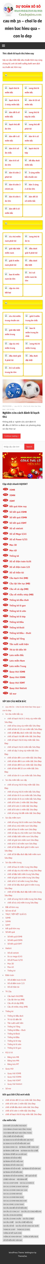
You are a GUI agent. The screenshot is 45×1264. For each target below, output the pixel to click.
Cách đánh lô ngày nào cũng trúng (17, 1129)
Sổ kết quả (10, 932)
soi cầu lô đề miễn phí (23, 1222)
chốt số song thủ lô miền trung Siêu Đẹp (24, 899)
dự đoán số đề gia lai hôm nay (15, 1154)
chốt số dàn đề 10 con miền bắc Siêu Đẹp (23, 1100)
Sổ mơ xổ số (10, 910)
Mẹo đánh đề (22, 1179)
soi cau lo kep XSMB (10, 1183)
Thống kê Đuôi (16, 627)
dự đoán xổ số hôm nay (31, 1169)
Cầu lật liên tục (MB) (19, 583)
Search (29, 446)
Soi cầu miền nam (13, 817)
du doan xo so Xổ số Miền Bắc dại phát (18, 1140)
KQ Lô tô (9, 1052)
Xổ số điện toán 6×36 (16, 980)
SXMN (8, 921)
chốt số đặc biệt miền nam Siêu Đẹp (22, 836)
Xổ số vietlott (16, 528)
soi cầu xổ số (8, 1226)
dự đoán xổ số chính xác (13, 1165)
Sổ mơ (12, 693)
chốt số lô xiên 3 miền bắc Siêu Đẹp (22, 806)
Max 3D (13, 545)
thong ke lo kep (9, 1229)
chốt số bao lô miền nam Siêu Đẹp (22, 829)
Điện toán (9, 975)
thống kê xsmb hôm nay (12, 1237)
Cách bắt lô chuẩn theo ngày (15, 1126)
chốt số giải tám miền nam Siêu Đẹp (22, 840)
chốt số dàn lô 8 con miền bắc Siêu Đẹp (24, 799)
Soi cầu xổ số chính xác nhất (27, 1226)
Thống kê (14, 556)
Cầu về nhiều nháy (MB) (21, 594)
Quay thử (9, 1068)
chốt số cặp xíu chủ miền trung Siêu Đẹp (24, 870)
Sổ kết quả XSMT (18, 523)
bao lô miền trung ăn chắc (31, 332)
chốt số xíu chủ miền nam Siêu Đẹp (22, 825)
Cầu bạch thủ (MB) (18, 578)
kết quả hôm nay (12, 928)
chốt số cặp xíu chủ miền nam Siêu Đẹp (24, 833)
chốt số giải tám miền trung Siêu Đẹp (23, 877)
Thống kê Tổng (17, 638)
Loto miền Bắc (16, 655)
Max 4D (13, 550)
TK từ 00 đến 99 (17, 649)
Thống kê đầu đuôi (19, 600)
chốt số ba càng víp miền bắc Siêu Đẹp (23, 725)
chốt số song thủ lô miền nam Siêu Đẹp (24, 822)
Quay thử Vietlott (18, 688)
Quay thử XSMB (17, 671)
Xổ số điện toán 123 (19, 567)
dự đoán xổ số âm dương (13, 1176)
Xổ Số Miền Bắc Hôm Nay (12, 1240)
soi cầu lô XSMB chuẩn (12, 1219)
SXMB (7, 917)
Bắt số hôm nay (12, 907)
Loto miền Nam (17, 660)
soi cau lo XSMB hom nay (12, 1194)
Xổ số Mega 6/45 (18, 534)
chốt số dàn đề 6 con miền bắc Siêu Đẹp (24, 761)
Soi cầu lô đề (8, 1222)
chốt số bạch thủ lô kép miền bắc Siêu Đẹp (23, 1114)
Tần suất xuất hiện (19, 644)
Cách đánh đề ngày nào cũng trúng (17, 1133)
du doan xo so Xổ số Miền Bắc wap (16, 1143)
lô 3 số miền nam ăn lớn (31, 276)
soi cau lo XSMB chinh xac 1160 (15, 1190)
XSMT (12, 501)
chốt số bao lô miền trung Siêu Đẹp (22, 867)
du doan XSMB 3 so (10, 1147)
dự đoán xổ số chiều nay (13, 1161)
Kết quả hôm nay (18, 506)
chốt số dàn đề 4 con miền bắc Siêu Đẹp (24, 757)
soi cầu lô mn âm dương (12, 1215)
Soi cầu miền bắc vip (14, 714)
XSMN (12, 495)
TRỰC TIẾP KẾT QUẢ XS (15, 914)
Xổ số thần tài (16, 572)
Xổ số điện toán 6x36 (20, 561)
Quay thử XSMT (17, 682)
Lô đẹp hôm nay (9, 1179)
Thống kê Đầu (16, 622)
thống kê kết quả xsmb (12, 1233)
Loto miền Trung (17, 666)
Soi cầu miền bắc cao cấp (16, 780)
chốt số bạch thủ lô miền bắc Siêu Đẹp (23, 747)
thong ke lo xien (23, 1229)
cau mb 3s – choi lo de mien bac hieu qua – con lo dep (22, 28)
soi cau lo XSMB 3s (27, 1183)
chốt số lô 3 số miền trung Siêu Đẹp (22, 881)
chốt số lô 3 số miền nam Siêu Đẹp (22, 843)
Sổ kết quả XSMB (18, 512)
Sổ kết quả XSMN (18, 517)
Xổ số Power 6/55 (18, 539)
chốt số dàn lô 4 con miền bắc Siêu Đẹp (24, 775)
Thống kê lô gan (17, 605)
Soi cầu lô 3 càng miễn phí (31, 1211)
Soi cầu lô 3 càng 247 (11, 1211)
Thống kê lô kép (17, 616)
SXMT (7, 925)
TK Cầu (8, 991)
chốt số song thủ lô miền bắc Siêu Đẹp (23, 791)
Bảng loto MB (13, 1057)
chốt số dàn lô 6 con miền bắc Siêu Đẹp (24, 795)
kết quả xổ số (30, 1176)
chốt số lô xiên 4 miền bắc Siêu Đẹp (22, 809)
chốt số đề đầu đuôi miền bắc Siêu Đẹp (24, 732)
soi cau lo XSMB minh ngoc (13, 1197)
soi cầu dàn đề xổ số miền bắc (15, 1208)
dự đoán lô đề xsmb (11, 1151)
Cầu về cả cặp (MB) (18, 589)
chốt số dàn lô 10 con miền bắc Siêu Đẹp (24, 729)
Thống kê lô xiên (17, 611)
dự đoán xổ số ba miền (12, 1158)
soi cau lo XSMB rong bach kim (15, 1201)
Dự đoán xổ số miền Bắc (12, 1172)
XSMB (12, 489)
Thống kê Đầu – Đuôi (20, 633)
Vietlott (8, 948)
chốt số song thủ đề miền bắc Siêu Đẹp (24, 813)
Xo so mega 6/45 (14, 956)
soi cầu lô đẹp (28, 1219)
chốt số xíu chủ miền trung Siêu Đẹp (22, 902)
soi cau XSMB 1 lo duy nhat (13, 1204)
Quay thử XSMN (17, 677)
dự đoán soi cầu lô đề (29, 1151)
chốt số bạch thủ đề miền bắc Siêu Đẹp (24, 736)
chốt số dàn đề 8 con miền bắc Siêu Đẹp (24, 764)
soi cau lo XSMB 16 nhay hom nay (15, 1186)
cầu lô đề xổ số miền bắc (13, 1136)
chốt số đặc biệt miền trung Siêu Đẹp (23, 874)
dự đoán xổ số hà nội (11, 1169)
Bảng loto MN (13, 1060)
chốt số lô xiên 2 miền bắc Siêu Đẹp (22, 802)
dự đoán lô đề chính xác (29, 1147)
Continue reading (10, 436)
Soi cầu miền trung (13, 862)
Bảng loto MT (13, 1064)
